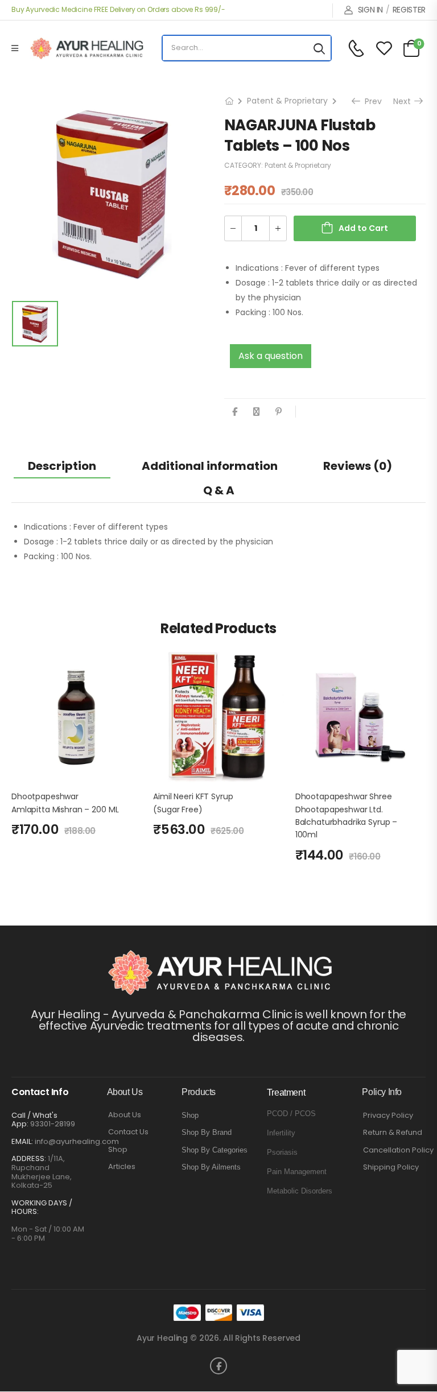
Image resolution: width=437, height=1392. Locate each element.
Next (404, 101)
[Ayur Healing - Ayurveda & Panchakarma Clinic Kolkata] (86, 48)
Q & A (218, 490)
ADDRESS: (28, 1158)
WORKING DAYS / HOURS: (41, 1207)
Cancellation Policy (398, 1150)
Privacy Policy (388, 1115)
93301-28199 (52, 1123)
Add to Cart (363, 228)
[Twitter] (256, 411)
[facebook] (218, 1365)
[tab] (62, 465)
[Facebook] (234, 411)
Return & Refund (392, 1132)
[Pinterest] (278, 411)
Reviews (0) (357, 466)
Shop (117, 1149)
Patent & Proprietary (287, 100)
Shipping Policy (391, 1167)
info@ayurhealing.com (77, 1141)
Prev (370, 101)
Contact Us (128, 1132)
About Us (124, 1115)
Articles (121, 1166)
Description (62, 466)
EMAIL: (22, 1141)
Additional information (210, 466)
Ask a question (270, 355)
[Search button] (319, 48)
